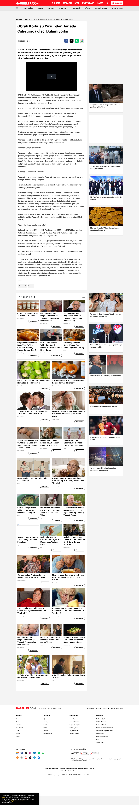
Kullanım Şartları (101, 719)
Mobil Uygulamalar (102, 736)
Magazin (18, 725)
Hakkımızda (90, 708)
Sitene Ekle (99, 742)
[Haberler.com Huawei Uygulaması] (94, 753)
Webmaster (100, 733)
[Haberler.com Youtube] (26, 758)
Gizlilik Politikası (101, 722)
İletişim (105, 708)
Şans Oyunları (74, 728)
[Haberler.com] (26, 708)
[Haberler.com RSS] (17, 758)
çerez (3, 797)
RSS (97, 739)
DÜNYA (87, 8)
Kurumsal (99, 715)
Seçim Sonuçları (75, 725)
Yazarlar (45, 730)
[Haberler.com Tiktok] (30, 758)
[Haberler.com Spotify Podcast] (43, 753)
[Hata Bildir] (65, 775)
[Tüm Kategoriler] (17, 8)
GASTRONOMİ (117, 8)
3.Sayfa (18, 733)
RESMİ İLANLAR (101, 8)
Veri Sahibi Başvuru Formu (104, 730)
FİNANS (51, 8)
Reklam (98, 708)
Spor (17, 722)
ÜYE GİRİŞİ (118, 3)
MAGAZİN (67, 3)
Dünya (18, 736)
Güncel (27, 19)
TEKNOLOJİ (75, 8)
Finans (45, 725)
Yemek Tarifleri (74, 733)
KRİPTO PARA (88, 3)
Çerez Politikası (101, 725)
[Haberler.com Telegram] (34, 758)
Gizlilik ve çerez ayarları (55, 775)
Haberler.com (74, 715)
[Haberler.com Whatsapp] (38, 753)
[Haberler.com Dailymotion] (38, 758)
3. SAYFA (62, 8)
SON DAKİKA (28, 8)
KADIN (40, 8)
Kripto (18, 730)
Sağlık (44, 719)
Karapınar (31, 286)
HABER (100, 3)
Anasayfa (19, 19)
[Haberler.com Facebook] (21, 753)
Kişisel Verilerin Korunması (104, 728)
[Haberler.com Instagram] (30, 753)
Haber (62, 771)
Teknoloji (45, 722)
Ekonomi (18, 719)
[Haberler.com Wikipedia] (21, 758)
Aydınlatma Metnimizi (18, 801)
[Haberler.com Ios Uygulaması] (75, 753)
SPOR (76, 3)
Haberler (18, 715)
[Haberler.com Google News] (17, 753)
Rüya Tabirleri (74, 730)
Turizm (45, 728)
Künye (111, 708)
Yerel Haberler (47, 733)
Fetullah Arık (22, 286)
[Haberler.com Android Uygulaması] (84, 753)
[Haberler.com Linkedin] (34, 753)
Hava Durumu (74, 719)
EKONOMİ (56, 3)
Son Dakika (19, 728)
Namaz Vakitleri (74, 722)
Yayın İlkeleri (119, 708)
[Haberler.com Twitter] (26, 753)
